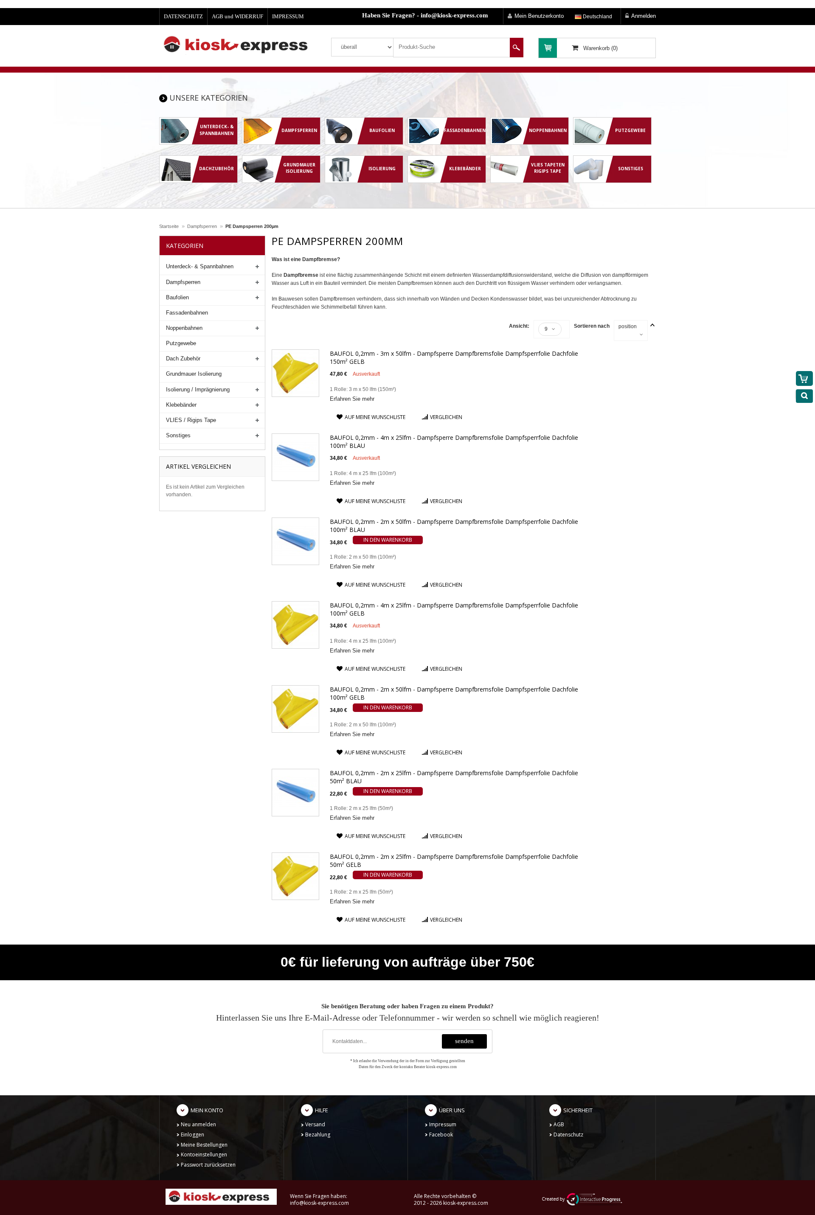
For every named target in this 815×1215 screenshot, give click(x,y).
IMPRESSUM (288, 16)
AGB (559, 1124)
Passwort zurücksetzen (208, 1164)
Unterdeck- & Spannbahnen (199, 266)
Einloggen (192, 1134)
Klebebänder (181, 405)
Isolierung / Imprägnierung (198, 389)
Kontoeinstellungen (204, 1154)
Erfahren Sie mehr (352, 399)
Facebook (441, 1134)
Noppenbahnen (184, 328)
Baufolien (177, 297)
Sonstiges (178, 435)
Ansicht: (519, 326)
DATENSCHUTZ (183, 16)
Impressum (442, 1124)
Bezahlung (317, 1134)
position (627, 326)
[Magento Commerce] (238, 44)
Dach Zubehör (183, 358)
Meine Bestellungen (204, 1144)
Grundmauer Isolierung (194, 374)
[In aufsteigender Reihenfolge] (652, 324)
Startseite (169, 226)
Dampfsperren (202, 226)
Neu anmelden (198, 1124)
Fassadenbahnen (187, 312)
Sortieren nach (592, 326)
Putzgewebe (181, 343)
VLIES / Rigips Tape (191, 420)
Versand (315, 1124)
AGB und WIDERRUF (237, 16)
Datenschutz (568, 1134)
